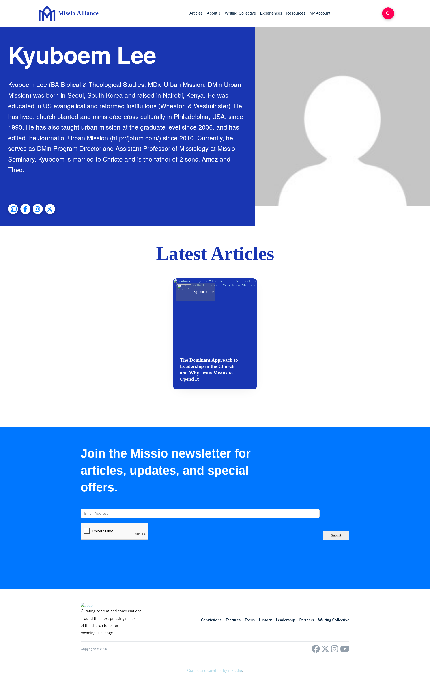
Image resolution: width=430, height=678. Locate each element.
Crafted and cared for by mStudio (214, 670)
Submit (336, 535)
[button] (388, 13)
